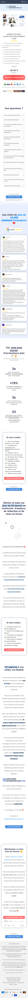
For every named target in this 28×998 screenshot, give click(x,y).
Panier (25, 1)
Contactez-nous (20, 982)
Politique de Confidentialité (13, 981)
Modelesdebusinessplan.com (14, 989)
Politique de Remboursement (9, 982)
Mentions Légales (13, 984)
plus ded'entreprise (14, 217)
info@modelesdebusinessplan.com (14, 819)
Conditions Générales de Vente (13, 979)
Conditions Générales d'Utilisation (13, 977)
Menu (4, 1)
